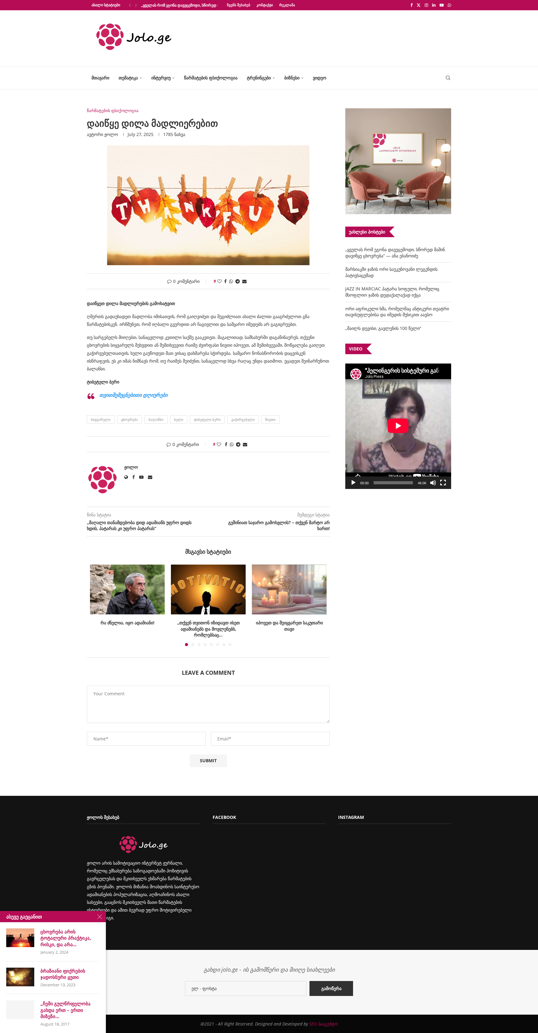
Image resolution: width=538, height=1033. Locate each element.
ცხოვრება (129, 419)
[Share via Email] (244, 281)
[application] (398, 426)
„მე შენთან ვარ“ (289, 623)
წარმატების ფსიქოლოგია (211, 78)
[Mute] (433, 483)
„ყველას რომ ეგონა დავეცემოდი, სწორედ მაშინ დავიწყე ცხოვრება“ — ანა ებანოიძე (395, 253)
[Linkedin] (434, 5)
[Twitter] (419, 5)
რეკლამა (287, 4)
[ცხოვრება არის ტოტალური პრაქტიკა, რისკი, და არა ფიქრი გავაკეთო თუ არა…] (20, 937)
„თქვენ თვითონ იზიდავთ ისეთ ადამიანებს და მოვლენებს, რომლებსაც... (127, 629)
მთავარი (100, 78)
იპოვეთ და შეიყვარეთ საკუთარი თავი (208, 626)
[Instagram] (426, 5)
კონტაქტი (265, 4)
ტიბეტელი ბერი (207, 419)
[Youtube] (442, 5)
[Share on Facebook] (225, 281)
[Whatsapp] (449, 5)
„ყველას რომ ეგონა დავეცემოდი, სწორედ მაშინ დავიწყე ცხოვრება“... (203, 5)
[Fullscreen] (443, 483)
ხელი (178, 419)
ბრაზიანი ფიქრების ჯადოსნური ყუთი (62, 974)
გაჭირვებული (243, 419)
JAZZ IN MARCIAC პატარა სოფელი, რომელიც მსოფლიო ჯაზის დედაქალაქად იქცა (392, 292)
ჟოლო (111, 134)
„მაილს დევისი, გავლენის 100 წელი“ (383, 328)
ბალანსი (156, 419)
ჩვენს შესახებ (238, 4)
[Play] (353, 483)
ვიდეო (319, 78)
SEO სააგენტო (323, 1024)
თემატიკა (128, 78)
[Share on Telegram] (237, 281)
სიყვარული (101, 419)
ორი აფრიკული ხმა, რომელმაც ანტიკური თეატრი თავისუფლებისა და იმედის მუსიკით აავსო (397, 312)
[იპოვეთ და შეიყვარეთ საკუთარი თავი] (208, 589)
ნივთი (270, 419)
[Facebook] (411, 5)
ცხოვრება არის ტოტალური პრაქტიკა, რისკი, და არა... (65, 937)
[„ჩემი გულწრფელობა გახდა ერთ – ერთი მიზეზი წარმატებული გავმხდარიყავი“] (20, 1009)
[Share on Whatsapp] (231, 281)
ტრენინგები (259, 78)
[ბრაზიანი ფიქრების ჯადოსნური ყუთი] (20, 977)
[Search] (448, 78)
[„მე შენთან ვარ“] (289, 589)
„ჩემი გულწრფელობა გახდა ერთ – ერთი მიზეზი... (65, 1009)
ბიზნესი (292, 78)
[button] (129, 5)
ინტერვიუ (161, 78)
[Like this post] (219, 281)
